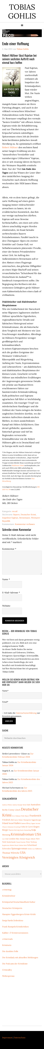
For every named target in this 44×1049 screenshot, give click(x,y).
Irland (5, 823)
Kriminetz (6, 945)
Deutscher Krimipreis (12, 908)
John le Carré (27, 827)
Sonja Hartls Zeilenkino (12, 920)
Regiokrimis (6, 845)
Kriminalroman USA (26, 834)
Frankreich (35, 815)
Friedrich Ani (8, 820)
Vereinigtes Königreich (18, 857)
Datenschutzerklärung (26, 713)
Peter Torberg (31, 842)
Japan (33, 823)
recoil (14, 511)
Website (6, 605)
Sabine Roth (23, 845)
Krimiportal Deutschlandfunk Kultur (18, 902)
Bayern (16, 514)
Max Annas (20, 839)
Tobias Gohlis (22, 11)
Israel (11, 823)
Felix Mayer (25, 816)
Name (6, 579)
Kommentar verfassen (25, 524)
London (12, 839)
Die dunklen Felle (10, 951)
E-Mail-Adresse (11, 592)
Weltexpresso (8, 976)
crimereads (7, 939)
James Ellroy (26, 823)
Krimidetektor (8, 896)
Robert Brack (14, 845)
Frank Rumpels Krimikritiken (15, 926)
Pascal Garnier (21, 842)
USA (23, 852)
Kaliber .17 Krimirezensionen (15, 933)
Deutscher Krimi (28, 514)
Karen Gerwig (14, 830)
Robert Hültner (10, 147)
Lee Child (5, 839)
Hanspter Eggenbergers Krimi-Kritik (19, 914)
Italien (17, 823)
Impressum (7, 1037)
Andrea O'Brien (7, 805)
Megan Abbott (30, 839)
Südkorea (38, 849)
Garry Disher (18, 820)
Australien (35, 804)
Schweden (6, 848)
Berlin (5, 810)
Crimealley (7, 970)
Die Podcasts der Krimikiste (15, 963)
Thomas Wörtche (11, 852)
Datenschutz (19, 1037)
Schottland (32, 845)
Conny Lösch (14, 809)
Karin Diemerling (25, 830)
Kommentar (9, 548)
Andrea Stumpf (17, 805)
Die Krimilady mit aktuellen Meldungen (20, 957)
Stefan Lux (31, 849)
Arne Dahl (26, 805)
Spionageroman (19, 848)
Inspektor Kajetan (10, 517)
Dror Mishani (16, 816)
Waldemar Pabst (18, 465)
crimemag (6, 889)
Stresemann (24, 517)
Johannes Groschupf (14, 827)
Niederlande (11, 842)
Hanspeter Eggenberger (32, 820)
